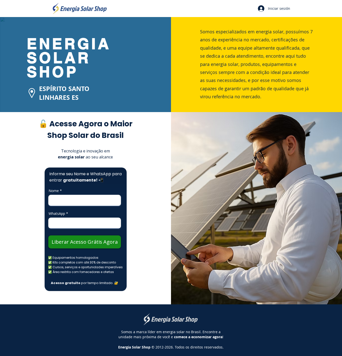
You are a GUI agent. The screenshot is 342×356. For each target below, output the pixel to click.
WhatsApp (57, 213)
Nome (54, 191)
